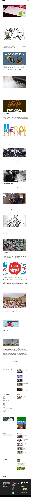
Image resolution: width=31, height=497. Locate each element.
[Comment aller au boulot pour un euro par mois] (15, 34)
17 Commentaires (19, 114)
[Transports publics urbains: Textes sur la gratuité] (21, 428)
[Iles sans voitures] (21, 424)
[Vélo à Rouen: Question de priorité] (15, 198)
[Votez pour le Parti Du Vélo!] (21, 470)
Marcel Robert (13, 139)
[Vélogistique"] (21, 420)
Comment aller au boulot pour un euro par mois (10, 41)
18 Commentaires (21, 139)
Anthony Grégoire (13, 67)
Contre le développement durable (25, 448)
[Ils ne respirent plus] (15, 82)
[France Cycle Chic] (21, 461)
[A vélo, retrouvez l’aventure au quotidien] (15, 221)
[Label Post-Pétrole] (4, 476)
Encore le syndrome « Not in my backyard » (9, 289)
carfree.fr (3, 0)
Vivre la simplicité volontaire (7, 276)
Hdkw (10, 318)
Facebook (3, 369)
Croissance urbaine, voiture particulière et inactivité (25, 439)
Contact (11, 369)
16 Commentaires (18, 337)
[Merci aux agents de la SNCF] (15, 11)
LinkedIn (6, 369)
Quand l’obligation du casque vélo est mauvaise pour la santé (16, 483)
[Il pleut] (15, 58)
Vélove (11, 207)
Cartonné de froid (5, 252)
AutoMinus (10, 337)
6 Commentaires (20, 253)
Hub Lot (11, 114)
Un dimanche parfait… (6, 113)
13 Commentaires (17, 318)
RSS (10, 369)
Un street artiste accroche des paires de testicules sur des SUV (16, 490)
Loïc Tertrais (11, 253)
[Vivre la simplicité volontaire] (15, 268)
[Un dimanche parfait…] (15, 106)
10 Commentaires (22, 67)
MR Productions (25, 492)
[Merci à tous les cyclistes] (15, 130)
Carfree (12, 277)
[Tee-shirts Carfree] (8, 422)
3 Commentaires (19, 277)
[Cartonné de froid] (15, 245)
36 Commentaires (18, 207)
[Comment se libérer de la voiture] (15, 176)
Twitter (5, 369)
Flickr (8, 369)
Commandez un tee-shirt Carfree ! (6, 423)
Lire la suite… (14, 47)
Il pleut (4, 66)
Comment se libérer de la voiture (8, 183)
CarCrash (9, 410)
